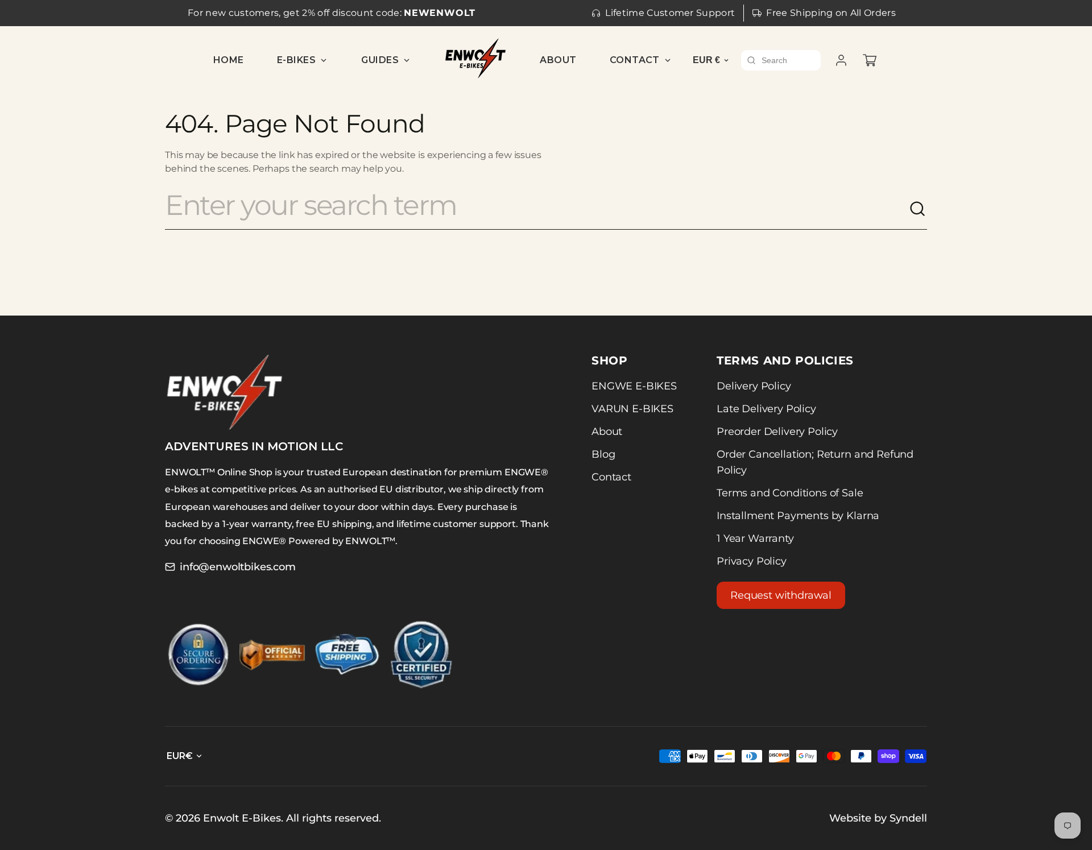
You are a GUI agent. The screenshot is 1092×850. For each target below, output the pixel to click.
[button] (870, 60)
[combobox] (537, 209)
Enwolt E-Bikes (242, 818)
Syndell (908, 818)
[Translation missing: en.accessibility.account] (841, 60)
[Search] (918, 209)
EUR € (706, 60)
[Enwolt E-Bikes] (475, 58)
